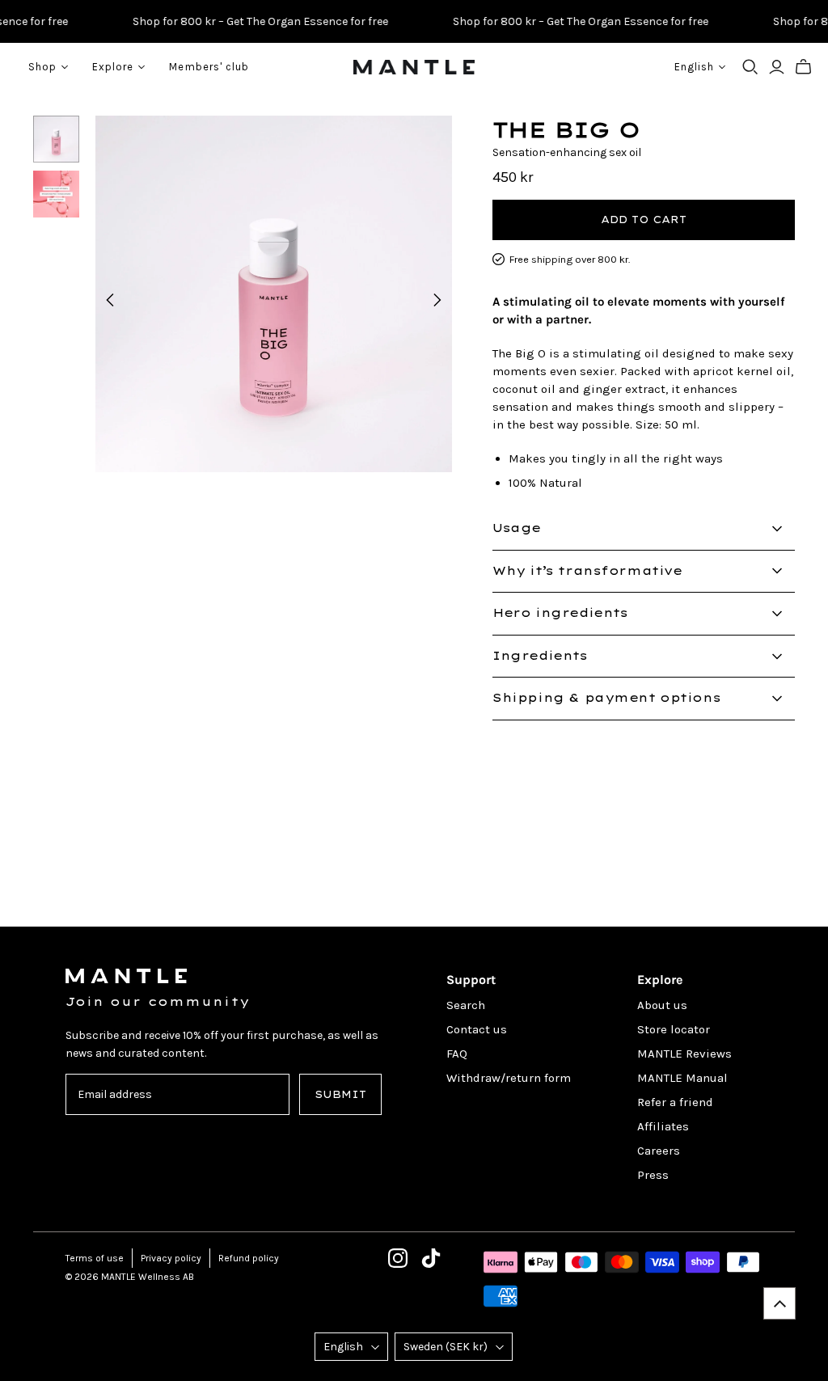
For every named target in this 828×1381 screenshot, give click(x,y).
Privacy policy (171, 1258)
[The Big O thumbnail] (56, 139)
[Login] (776, 67)
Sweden (445, 1347)
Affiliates (663, 1126)
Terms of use (94, 1258)
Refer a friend (675, 1102)
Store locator (673, 1029)
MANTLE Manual (682, 1078)
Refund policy (248, 1258)
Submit (340, 1094)
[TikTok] (431, 1258)
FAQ (456, 1053)
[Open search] (750, 67)
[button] (779, 1303)
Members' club (209, 67)
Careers (658, 1150)
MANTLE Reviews (684, 1053)
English (343, 1347)
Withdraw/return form (508, 1078)
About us (662, 1005)
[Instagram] (398, 1258)
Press (653, 1175)
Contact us (476, 1029)
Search (465, 1005)
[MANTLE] (414, 67)
